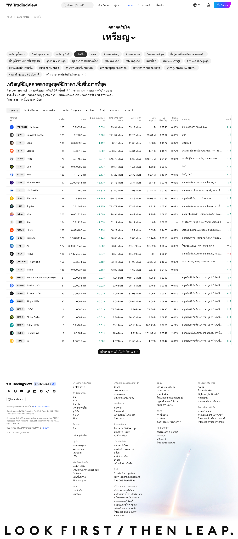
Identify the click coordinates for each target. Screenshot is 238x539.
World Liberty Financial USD (41, 277)
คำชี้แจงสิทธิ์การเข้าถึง (125, 504)
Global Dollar (33, 317)
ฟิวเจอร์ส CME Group (125, 428)
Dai (28, 341)
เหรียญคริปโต (80, 407)
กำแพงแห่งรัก (163, 390)
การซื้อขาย (162, 414)
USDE (20, 293)
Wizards (161, 435)
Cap (29, 166)
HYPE (20, 333)
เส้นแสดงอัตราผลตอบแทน (86, 469)
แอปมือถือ (77, 490)
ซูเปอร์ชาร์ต (79, 387)
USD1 (20, 277)
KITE (20, 222)
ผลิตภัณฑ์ (103, 5)
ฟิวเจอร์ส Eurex (122, 432)
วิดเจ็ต (201, 387)
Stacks (30, 150)
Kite (29, 222)
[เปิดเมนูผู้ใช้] (208, 5)
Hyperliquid (33, 333)
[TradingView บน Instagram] (28, 391)
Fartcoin (34, 127)
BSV (20, 198)
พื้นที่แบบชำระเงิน (166, 442)
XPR (20, 182)
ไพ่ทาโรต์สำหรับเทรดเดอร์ (127, 476)
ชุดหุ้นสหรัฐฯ (120, 435)
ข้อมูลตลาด (119, 394)
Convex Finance (35, 135)
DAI (20, 341)
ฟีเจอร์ (117, 387)
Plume (30, 230)
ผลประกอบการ (80, 449)
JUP (20, 206)
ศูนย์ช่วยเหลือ (121, 456)
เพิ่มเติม (159, 5)
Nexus (30, 253)
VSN (20, 269)
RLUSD (20, 301)
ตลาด (129, 5)
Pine (75, 418)
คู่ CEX (76, 411)
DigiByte (31, 238)
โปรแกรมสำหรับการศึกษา (211, 421)
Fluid (29, 174)
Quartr (46, 428)
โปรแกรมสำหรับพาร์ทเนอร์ (211, 418)
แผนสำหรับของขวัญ (124, 397)
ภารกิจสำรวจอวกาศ (124, 449)
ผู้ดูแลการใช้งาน (165, 404)
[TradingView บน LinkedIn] (34, 391)
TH (200, 5)
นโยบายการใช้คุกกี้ (123, 501)
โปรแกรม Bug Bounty (125, 511)
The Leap (119, 418)
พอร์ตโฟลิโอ (79, 466)
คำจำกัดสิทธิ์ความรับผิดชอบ (128, 494)
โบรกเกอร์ (144, 5)
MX (20, 190)
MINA (20, 214)
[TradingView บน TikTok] (47, 391)
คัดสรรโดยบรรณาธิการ (169, 421)
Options (77, 473)
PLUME (20, 230)
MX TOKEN (32, 190)
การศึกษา (161, 418)
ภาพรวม (118, 407)
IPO (75, 456)
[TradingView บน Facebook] (15, 391)
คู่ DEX (76, 414)
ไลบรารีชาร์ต (205, 390)
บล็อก (116, 452)
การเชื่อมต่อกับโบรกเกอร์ (210, 414)
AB (20, 246)
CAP (20, 166)
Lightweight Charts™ (209, 394)
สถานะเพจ (119, 515)
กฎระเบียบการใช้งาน (167, 401)
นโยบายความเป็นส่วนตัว (126, 497)
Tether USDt (33, 325)
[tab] (17, 54)
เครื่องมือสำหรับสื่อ (123, 463)
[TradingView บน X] (8, 391)
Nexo (29, 158)
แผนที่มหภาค (79, 476)
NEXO (20, 158)
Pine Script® (79, 480)
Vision (30, 269)
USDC (20, 309)
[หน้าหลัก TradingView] (21, 5)
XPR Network (34, 182)
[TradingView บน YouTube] (21, 391)
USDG (20, 317)
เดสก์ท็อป (77, 494)
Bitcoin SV (32, 198)
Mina (29, 214)
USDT (20, 325)
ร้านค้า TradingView (124, 473)
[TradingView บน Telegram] (41, 391)
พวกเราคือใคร (121, 445)
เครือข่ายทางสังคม (166, 387)
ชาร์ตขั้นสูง (204, 397)
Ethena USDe (33, 293)
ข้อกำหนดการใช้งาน (124, 490)
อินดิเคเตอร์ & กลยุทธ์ (167, 432)
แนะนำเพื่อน (163, 394)
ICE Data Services (41, 406)
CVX (20, 135)
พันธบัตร (77, 404)
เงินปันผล (77, 452)
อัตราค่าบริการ (121, 390)
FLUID (20, 174)
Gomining (35, 261)
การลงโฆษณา (205, 411)
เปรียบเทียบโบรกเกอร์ (124, 414)
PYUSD (20, 285)
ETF (75, 400)
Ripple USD (33, 301)
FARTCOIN (22, 127)
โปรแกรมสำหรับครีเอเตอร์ (170, 397)
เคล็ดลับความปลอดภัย (125, 508)
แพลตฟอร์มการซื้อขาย (209, 401)
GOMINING (22, 261)
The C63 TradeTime (124, 480)
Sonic (29, 142)
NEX (20, 254)
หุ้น (74, 397)
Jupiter (30, 206)
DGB (20, 238)
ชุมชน (117, 5)
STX (20, 151)
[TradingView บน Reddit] (54, 391)
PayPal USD (33, 285)
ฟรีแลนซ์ (161, 439)
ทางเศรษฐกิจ (79, 445)
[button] (111, 5)
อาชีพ (117, 459)
